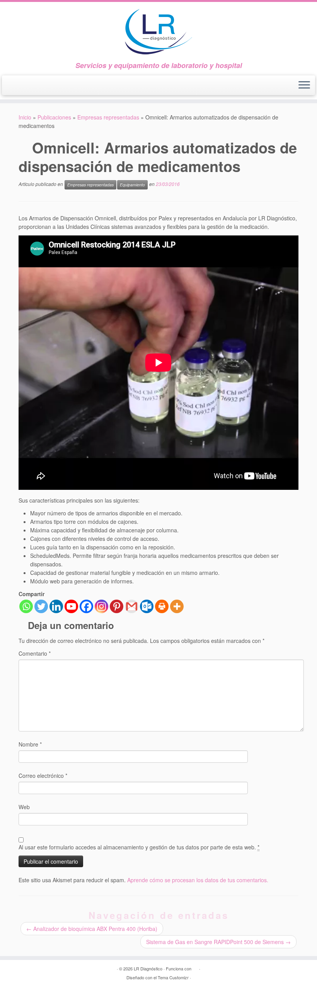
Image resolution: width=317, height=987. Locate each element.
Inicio (25, 117)
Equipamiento (132, 185)
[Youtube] (71, 606)
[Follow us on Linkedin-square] (44, 86)
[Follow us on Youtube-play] (30, 86)
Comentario (35, 653)
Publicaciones (54, 117)
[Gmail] (131, 606)
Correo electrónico (43, 775)
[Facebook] (86, 606)
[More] (177, 606)
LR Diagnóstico (148, 968)
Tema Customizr (173, 977)
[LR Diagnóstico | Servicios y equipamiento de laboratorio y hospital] (158, 32)
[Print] (162, 606)
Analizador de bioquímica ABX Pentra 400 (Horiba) (91, 928)
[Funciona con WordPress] (195, 967)
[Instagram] (101, 606)
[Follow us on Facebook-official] (16, 86)
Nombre (30, 744)
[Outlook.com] (146, 606)
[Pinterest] (116, 606)
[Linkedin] (56, 606)
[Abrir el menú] (304, 85)
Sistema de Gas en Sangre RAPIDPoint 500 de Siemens (218, 942)
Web (24, 807)
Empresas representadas (108, 117)
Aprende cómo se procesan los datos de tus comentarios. (197, 880)
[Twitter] (41, 606)
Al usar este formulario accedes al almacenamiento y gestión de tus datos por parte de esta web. (139, 847)
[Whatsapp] (26, 606)
